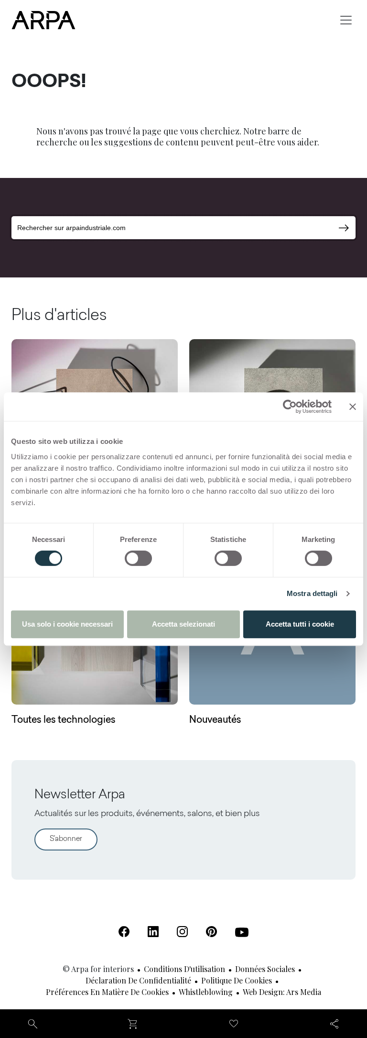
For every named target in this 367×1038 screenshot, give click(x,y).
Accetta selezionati (183, 624)
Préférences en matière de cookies (107, 992)
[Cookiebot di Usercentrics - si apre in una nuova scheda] (290, 406)
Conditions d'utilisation (184, 969)
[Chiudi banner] (352, 406)
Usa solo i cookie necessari (67, 624)
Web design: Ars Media (282, 992)
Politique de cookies (236, 980)
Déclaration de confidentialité (138, 980)
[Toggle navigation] (346, 20)
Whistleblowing (206, 992)
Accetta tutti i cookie (300, 624)
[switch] (138, 558)
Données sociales (265, 969)
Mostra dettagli (312, 593)
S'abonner (66, 839)
